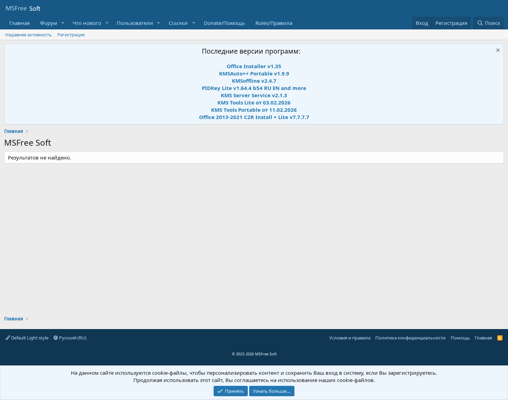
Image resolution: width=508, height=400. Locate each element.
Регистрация (71, 34)
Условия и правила (349, 338)
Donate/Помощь (224, 22)
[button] (62, 23)
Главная (19, 22)
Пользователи (135, 22)
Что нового (87, 22)
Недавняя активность (28, 34)
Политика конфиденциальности (410, 338)
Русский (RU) (72, 338)
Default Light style (29, 338)
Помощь (460, 338)
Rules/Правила (273, 22)
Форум (48, 22)
